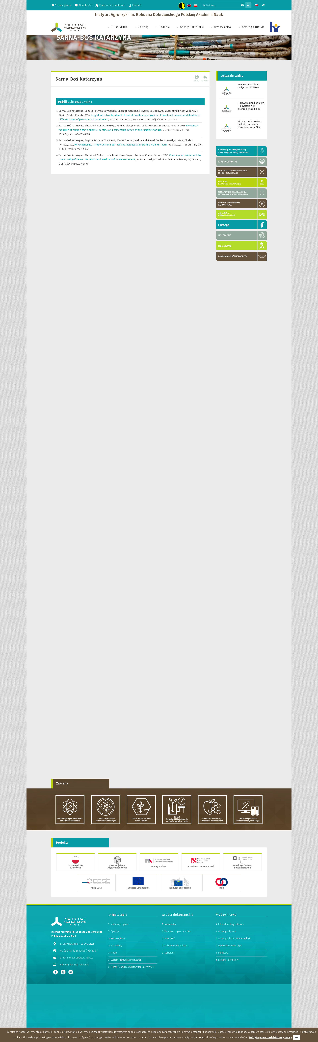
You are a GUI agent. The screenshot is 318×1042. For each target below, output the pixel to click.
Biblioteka (223, 952)
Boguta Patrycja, (94, 110)
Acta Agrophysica (227, 931)
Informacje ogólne (120, 924)
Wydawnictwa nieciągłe (229, 945)
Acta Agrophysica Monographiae (234, 938)
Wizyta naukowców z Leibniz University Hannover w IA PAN (250, 124)
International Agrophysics (231, 924)
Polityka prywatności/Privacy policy (270, 1037)
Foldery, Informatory (228, 959)
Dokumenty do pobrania (176, 945)
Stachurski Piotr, (176, 110)
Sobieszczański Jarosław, (170, 140)
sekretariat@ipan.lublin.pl (80, 957)
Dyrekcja (115, 931)
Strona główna (63, 5)
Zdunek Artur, (158, 110)
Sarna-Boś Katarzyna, (72, 110)
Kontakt (136, 5)
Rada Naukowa (118, 938)
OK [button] (296, 1037)
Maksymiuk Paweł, (145, 140)
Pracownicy (116, 945)
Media (114, 952)
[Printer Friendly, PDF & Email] (196, 79)
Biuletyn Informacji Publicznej (74, 964)
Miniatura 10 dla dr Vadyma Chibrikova (249, 86)
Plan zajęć (169, 938)
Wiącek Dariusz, (126, 140)
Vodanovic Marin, (152, 125)
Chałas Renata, (76, 115)
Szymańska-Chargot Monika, (120, 110)
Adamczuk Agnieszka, (129, 125)
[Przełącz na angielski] (189, 6)
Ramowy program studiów (177, 931)
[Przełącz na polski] (196, 6)
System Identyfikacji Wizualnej (126, 959)
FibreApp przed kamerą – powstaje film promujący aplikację (251, 105)
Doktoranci (169, 952)
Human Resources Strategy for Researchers (133, 967)
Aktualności (85, 5)
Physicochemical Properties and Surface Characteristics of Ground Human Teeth (121, 144)
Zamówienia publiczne (112, 5)
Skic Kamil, (143, 110)
